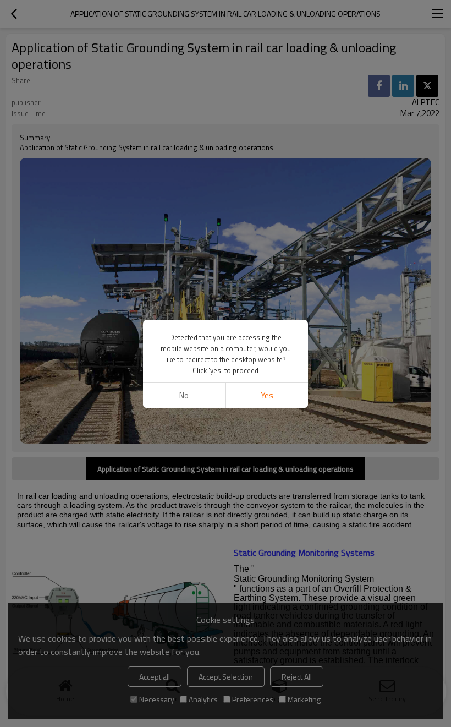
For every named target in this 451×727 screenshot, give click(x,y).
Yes (267, 395)
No (184, 395)
